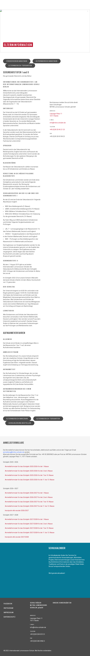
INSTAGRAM (8, 608)
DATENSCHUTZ (9, 617)
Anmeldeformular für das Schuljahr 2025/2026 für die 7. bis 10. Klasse (29, 475)
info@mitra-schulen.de (58, 123)
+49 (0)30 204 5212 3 (37, 634)
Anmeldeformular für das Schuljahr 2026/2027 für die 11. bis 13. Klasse (29, 506)
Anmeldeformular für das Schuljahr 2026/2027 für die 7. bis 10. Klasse (29, 502)
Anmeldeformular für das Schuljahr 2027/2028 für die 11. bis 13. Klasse (29, 532)
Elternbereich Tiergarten (20, 65)
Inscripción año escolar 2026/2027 (17, 510)
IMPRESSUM (9, 612)
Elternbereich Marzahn (46, 61)
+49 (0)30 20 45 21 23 (57, 129)
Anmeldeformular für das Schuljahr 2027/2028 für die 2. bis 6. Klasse (29, 524)
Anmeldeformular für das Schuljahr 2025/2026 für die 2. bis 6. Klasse (29, 471)
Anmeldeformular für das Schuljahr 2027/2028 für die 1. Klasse (27, 519)
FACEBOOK (8, 604)
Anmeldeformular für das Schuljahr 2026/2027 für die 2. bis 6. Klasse (29, 497)
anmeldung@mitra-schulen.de (13, 452)
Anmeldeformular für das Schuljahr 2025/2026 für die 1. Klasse (27, 466)
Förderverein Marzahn (16, 61)
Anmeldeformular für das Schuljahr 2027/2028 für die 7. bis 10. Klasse (29, 528)
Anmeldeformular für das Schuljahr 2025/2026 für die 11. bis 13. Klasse (29, 480)
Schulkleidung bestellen (20, 423)
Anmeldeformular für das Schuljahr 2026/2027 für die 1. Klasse (27, 493)
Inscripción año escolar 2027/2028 (17, 537)
